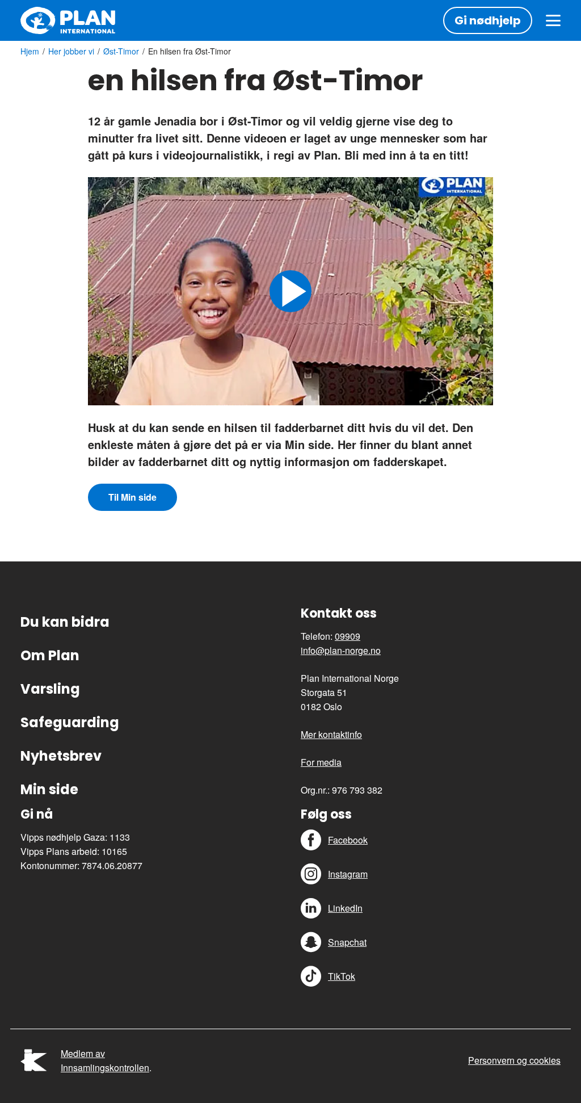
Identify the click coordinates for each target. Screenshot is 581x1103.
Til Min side (132, 497)
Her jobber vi (71, 51)
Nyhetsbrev (61, 755)
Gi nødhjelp (487, 20)
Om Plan (49, 655)
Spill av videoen (290, 291)
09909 (347, 636)
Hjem (29, 51)
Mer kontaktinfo (331, 734)
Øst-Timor (121, 51)
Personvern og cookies (514, 1060)
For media (321, 762)
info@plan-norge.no (341, 650)
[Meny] (553, 20)
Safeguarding (69, 722)
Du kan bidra (65, 622)
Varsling (50, 689)
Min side (49, 789)
